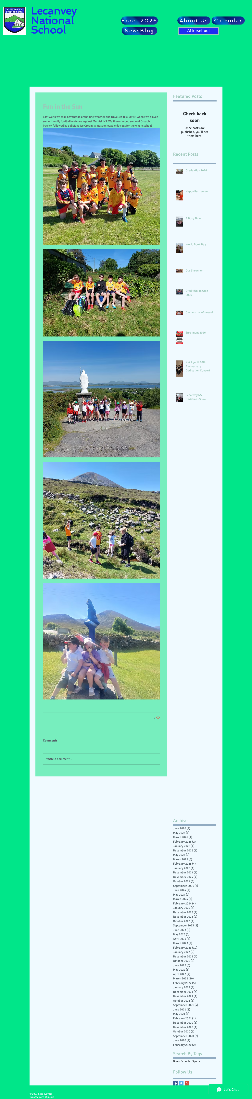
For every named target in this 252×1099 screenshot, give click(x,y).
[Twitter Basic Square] (181, 1083)
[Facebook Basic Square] (175, 1083)
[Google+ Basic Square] (187, 1083)
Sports (196, 1061)
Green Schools (181, 1061)
